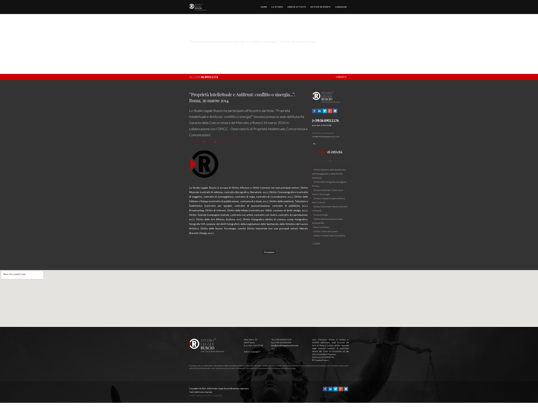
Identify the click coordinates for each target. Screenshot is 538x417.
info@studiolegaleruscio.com (325, 136)
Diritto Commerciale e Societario (329, 235)
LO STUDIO (277, 7)
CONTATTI (341, 77)
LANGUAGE (341, 7)
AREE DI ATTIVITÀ (296, 7)
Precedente (197, 141)
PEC (314, 144)
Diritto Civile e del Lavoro (325, 231)
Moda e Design (320, 214)
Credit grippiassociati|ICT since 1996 (205, 395)
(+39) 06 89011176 (325, 120)
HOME (264, 7)
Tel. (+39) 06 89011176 (281, 339)
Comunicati (224, 141)
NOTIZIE (210, 141)
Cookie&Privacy (321, 360)
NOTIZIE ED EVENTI (320, 7)
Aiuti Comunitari (321, 227)
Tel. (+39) (203, 77)
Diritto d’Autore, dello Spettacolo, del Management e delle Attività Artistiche (329, 173)
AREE (317, 243)
